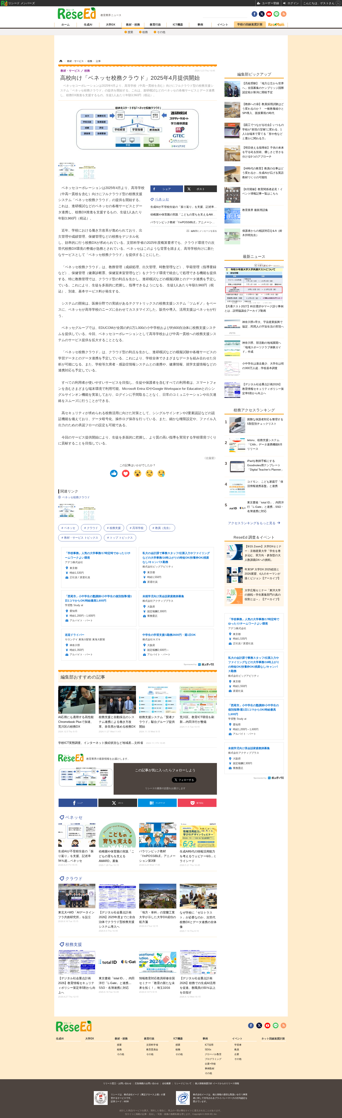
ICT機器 (178, 24)
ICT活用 (209, 1044)
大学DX (110, 24)
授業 (130, 32)
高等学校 (137, 528)
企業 (236, 1054)
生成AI (88, 24)
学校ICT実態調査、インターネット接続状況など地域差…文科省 (111, 742)
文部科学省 (152, 1044)
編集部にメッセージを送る (204, 231)
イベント (222, 24)
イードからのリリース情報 (226, 1083)
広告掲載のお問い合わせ (147, 1083)
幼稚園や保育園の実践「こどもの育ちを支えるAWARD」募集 (188, 214)
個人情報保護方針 (203, 1083)
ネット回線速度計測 (273, 1038)
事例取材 (209, 1068)
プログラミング (213, 1059)
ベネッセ (162, 199)
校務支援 (115, 528)
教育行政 (155, 24)
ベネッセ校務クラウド (76, 497)
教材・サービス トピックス (81, 537)
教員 (236, 1049)
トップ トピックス (121, 537)
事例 (200, 24)
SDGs (208, 1049)
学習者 (237, 1044)
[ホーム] (60, 61)
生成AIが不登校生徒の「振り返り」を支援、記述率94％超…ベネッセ (193, 206)
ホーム (65, 24)
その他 (161, 32)
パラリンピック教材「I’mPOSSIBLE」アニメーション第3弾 (187, 222)
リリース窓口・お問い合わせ (117, 1083)
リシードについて (183, 1083)
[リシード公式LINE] (275, 1025)
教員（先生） (163, 528)
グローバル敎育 (213, 1054)
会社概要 (166, 1083)
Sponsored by (190, 664)
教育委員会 (152, 1049)
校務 (145, 32)
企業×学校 (210, 1063)
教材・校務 (133, 24)
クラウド (92, 528)
